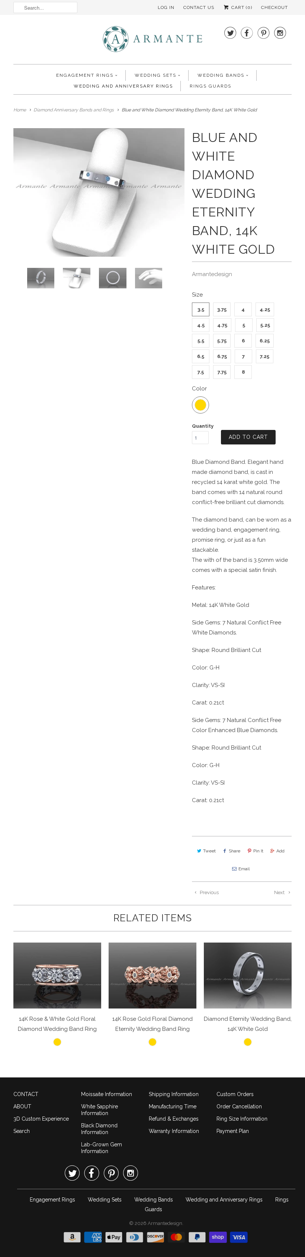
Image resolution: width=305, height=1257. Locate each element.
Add (280, 851)
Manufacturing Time (172, 1106)
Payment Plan (232, 1131)
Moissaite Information (106, 1094)
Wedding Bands (221, 75)
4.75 (222, 325)
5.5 (201, 340)
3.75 (222, 309)
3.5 (201, 309)
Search (21, 1131)
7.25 (264, 356)
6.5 (200, 356)
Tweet (209, 851)
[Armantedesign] (152, 41)
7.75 (222, 372)
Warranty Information (174, 1131)
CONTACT (25, 1094)
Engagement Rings (84, 75)
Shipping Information (174, 1094)
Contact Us (198, 7)
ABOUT (22, 1106)
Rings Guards (210, 86)
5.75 (222, 340)
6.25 (265, 340)
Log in (166, 7)
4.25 (265, 309)
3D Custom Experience (41, 1119)
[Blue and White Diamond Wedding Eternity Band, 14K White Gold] (107, 192)
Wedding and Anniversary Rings (123, 86)
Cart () (241, 7)
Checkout (274, 7)
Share (234, 851)
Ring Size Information (241, 1119)
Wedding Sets (155, 75)
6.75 (222, 356)
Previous (209, 892)
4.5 (201, 325)
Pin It (258, 851)
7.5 (201, 372)
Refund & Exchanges (174, 1119)
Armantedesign (212, 274)
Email (244, 868)
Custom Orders (235, 1094)
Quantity (203, 426)
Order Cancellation (239, 1106)
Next (280, 892)
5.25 (265, 325)
